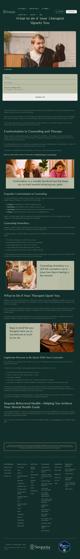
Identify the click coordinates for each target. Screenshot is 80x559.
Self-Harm (19, 473)
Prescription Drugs (33, 481)
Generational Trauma (21, 486)
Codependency (20, 514)
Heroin (32, 472)
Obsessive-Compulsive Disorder (22, 504)
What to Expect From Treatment (45, 471)
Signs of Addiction (45, 530)
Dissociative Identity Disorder (21, 492)
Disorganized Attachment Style (22, 476)
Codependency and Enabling (45, 527)
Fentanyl (32, 493)
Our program (8, 464)
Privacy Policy (17, 544)
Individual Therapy (8, 467)
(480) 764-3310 (69, 489)
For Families (45, 464)
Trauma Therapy (7, 473)
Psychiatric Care (7, 476)
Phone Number (8, 82)
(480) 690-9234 (69, 473)
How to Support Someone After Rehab (46, 489)
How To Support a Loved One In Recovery (46, 519)
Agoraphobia (20, 480)
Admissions (58, 464)
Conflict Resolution (45, 467)
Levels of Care (58, 477)
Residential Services (69, 465)
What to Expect (58, 470)
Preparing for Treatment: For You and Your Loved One (46, 476)
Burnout (19, 470)
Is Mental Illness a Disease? (45, 506)
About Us (57, 474)
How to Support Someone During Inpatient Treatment (45, 494)
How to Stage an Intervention (44, 515)
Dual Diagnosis (20, 523)
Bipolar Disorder (20, 526)
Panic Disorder (20, 467)
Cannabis (33, 477)
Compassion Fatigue (45, 481)
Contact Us (8, 544)
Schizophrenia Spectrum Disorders (22, 497)
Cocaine (32, 485)
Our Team (57, 480)
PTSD (18, 501)
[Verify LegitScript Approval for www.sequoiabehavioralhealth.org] (64, 547)
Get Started (71, 12)
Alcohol (32, 488)
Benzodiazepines (34, 491)
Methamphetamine (34, 474)
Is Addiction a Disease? (46, 523)
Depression (19, 517)
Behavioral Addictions (33, 468)
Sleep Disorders (20, 520)
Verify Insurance (58, 467)
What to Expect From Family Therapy (45, 510)
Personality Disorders (22, 489)
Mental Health (22, 464)
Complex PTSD (20, 483)
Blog (41, 15)
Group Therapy (7, 470)
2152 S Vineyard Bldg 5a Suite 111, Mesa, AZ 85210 (70, 484)
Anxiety (18, 511)
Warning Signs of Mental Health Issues (46, 484)
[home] (9, 12)
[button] (22, 9)
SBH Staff (8, 69)
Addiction (34, 464)
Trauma (19, 508)
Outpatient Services (68, 479)
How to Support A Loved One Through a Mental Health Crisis (46, 500)
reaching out (57, 420)
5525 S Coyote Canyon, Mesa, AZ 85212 (70, 470)
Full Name (6, 77)
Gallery (56, 483)
